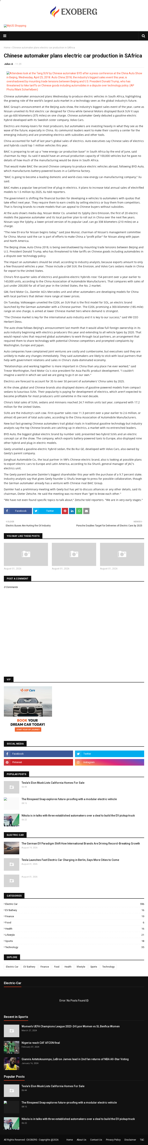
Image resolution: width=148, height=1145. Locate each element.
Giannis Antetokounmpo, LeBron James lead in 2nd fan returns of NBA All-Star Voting (75, 1059)
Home (7, 47)
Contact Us (96, 1139)
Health (74, 928)
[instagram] (109, 762)
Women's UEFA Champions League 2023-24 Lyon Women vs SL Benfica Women (71, 1026)
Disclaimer (130, 1139)
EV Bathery (74, 910)
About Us (81, 1139)
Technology (74, 947)
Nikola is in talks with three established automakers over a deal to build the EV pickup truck (78, 815)
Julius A (8, 64)
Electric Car (74, 904)
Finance (74, 916)
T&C (142, 1139)
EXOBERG (32, 1139)
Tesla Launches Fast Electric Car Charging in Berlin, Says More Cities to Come (70, 859)
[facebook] (38, 754)
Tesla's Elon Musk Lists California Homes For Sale (53, 782)
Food (74, 922)
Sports (74, 941)
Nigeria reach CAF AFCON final (41, 1042)
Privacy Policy (113, 1139)
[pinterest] (38, 762)
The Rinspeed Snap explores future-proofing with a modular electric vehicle (69, 799)
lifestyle (74, 934)
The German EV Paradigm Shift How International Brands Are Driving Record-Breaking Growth (81, 843)
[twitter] (109, 754)
